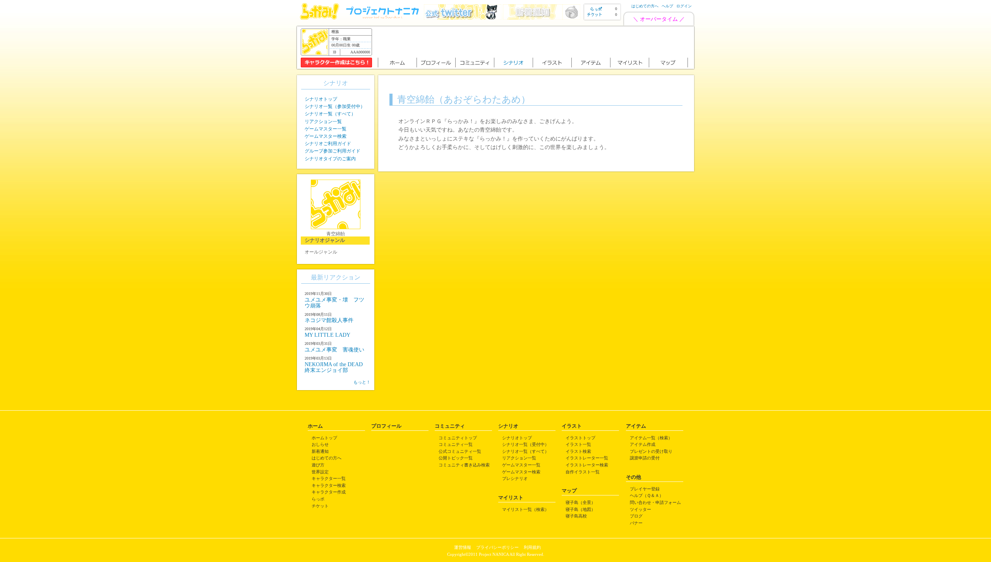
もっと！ (361, 382)
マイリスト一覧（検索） (525, 509)
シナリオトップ (321, 99)
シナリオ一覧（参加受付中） (335, 106)
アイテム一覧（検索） (651, 437)
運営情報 (462, 547)
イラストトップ (580, 437)
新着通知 (320, 451)
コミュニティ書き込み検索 (464, 465)
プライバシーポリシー (497, 547)
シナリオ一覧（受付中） (525, 444)
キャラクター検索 (329, 485)
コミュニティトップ (458, 437)
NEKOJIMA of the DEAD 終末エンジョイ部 (336, 367)
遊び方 (318, 465)
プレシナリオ (515, 478)
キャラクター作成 (329, 492)
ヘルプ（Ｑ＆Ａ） (647, 495)
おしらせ (320, 444)
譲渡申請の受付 (645, 458)
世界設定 (320, 471)
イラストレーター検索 (587, 465)
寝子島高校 (576, 516)
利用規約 (532, 547)
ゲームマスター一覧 (325, 129)
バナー (636, 523)
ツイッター (640, 509)
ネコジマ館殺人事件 (329, 320)
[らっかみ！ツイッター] (462, 18)
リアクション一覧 (323, 121)
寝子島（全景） (580, 502)
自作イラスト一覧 (583, 471)
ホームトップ (324, 437)
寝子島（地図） (580, 509)
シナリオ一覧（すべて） (330, 114)
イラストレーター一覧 (587, 458)
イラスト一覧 (578, 444)
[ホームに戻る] (319, 18)
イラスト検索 (578, 451)
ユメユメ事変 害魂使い (334, 350)
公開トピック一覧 (456, 458)
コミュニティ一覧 (456, 444)
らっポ (318, 499)
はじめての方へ (644, 6)
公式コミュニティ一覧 (460, 451)
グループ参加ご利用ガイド (332, 151)
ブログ (636, 516)
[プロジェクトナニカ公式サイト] (383, 18)
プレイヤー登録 (645, 489)
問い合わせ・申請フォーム (655, 502)
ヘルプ (667, 6)
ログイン (684, 6)
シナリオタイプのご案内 (330, 158)
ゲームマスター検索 (325, 136)
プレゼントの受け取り (651, 451)
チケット (320, 506)
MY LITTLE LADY (327, 335)
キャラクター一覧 (329, 478)
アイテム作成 (642, 444)
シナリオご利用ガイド (328, 143)
